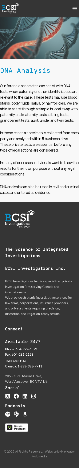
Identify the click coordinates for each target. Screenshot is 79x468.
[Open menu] (74, 8)
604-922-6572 (26, 349)
